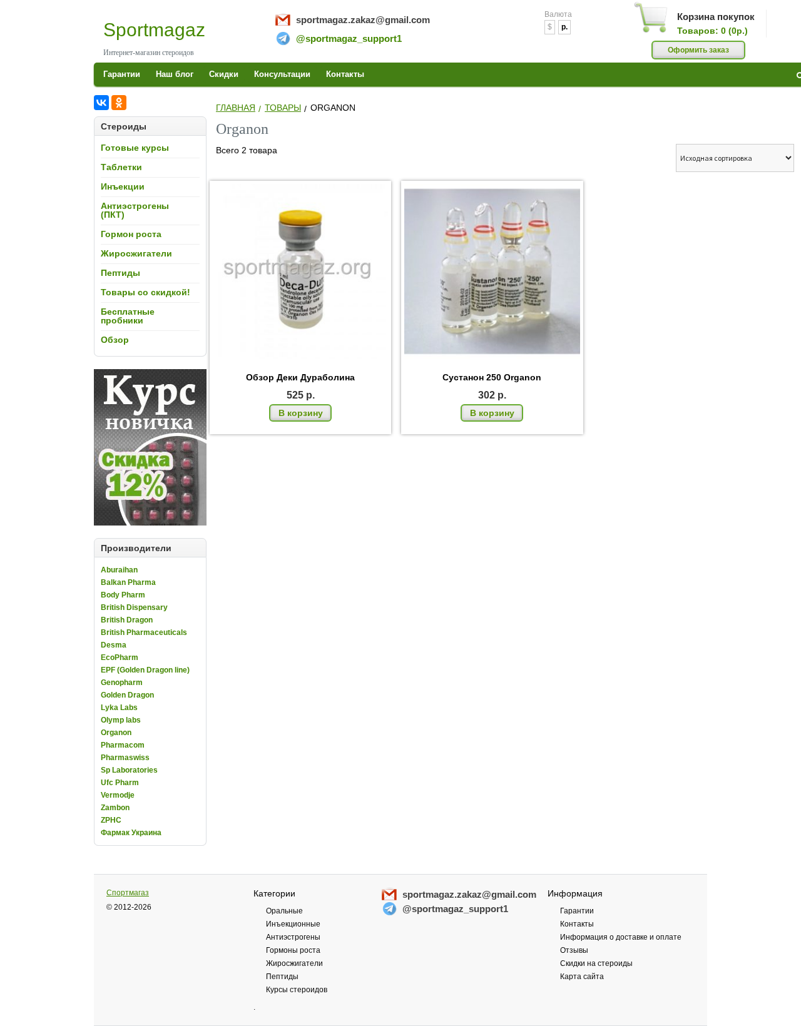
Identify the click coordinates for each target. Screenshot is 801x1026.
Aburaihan (119, 570)
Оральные (284, 911)
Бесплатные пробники (128, 316)
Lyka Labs (119, 707)
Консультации (282, 74)
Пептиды (120, 273)
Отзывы (574, 950)
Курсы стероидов (296, 989)
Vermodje (118, 795)
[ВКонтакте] (101, 102)
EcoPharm (119, 657)
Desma (113, 645)
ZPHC (111, 820)
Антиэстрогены (293, 937)
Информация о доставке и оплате (620, 937)
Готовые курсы (135, 148)
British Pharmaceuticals (144, 632)
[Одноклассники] (118, 102)
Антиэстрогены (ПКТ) (135, 210)
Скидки (223, 74)
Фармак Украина (131, 832)
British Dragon (127, 620)
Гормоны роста (293, 950)
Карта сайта (582, 976)
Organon (116, 732)
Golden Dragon (127, 695)
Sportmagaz (154, 29)
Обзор (115, 340)
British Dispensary (134, 607)
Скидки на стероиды (596, 963)
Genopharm (122, 682)
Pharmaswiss (125, 757)
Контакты (345, 74)
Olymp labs (121, 720)
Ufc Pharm (120, 782)
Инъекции (123, 186)
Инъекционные (293, 924)
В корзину (300, 413)
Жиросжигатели (136, 253)
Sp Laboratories (129, 770)
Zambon (115, 807)
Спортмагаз (127, 892)
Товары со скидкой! (145, 292)
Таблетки (121, 167)
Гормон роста (131, 234)
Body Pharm (123, 595)
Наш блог (174, 74)
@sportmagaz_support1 (349, 38)
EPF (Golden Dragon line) (145, 670)
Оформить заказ (698, 50)
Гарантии (121, 74)
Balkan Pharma (128, 582)
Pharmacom (123, 745)
